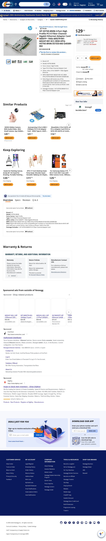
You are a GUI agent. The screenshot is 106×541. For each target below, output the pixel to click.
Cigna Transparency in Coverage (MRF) (17, 534)
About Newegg (49, 466)
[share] (38, 34)
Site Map (66, 482)
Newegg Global (87, 467)
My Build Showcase (30, 486)
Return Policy (10, 473)
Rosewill (85, 473)
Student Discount (68, 498)
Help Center (9, 464)
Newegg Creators (69, 479)
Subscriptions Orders (31, 492)
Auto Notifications (30, 495)
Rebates (66, 489)
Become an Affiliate (69, 476)
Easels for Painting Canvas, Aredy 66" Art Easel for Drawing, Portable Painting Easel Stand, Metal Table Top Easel (13, 173)
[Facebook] (65, 522)
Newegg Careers (49, 487)
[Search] (46, 4)
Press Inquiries (49, 483)
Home (5, 20)
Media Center (48, 472)
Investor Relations (50, 469)
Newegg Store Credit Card (71, 501)
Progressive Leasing (69, 507)
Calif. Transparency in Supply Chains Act (17, 530)
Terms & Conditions (12, 526)
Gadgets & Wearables (27, 20)
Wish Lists (28, 479)
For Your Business (69, 470)
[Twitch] (90, 522)
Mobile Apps (67, 492)
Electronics (13, 20)
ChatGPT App (67, 495)
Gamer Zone (48, 480)
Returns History (29, 473)
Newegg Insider (49, 490)
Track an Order (10, 467)
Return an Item (10, 470)
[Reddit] (38, 38)
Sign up (39, 435)
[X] (69, 522)
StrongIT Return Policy (38, 275)
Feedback (30, 208)
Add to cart (95, 58)
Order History (29, 470)
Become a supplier (69, 464)
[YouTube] (86, 522)
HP (47, 20)
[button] (15, 4)
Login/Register (29, 464)
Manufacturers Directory (58, 272)
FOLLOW (98, 110)
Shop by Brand (68, 486)
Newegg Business (88, 464)
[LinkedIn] (78, 522)
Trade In (66, 510)
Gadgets (40, 20)
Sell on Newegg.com (69, 467)
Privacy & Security (11, 476)
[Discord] (94, 522)
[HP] (31, 28)
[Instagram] (74, 522)
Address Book (29, 476)
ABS (84, 470)
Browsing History (30, 467)
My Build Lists (29, 482)
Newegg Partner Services (71, 473)
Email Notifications (30, 489)
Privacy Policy (22, 526)
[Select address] (15, 4)
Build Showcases (68, 504)
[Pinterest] (82, 522)
